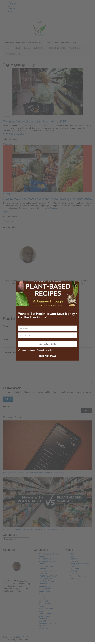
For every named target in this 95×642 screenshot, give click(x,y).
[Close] (75, 284)
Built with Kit (47, 356)
